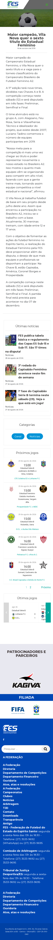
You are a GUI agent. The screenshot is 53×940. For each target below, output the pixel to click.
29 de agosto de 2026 (27, 461)
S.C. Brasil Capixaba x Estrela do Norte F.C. (27, 580)
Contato (8, 811)
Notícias (35, 436)
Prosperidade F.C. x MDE (27, 507)
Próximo (46, 587)
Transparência (13, 819)
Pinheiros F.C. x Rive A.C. (27, 555)
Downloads (10, 815)
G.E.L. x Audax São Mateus (27, 529)
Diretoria (9, 768)
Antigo (7, 823)
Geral (18, 436)
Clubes (7, 796)
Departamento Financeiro (20, 776)
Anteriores (10, 587)
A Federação (11, 764)
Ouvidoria (9, 780)
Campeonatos (12, 792)
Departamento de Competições (24, 772)
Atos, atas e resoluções (19, 784)
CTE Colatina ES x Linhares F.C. (27, 478)
